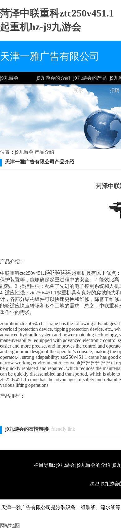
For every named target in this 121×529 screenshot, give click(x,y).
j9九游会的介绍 (53, 78)
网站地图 (10, 525)
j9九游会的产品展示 (90, 79)
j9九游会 (9, 78)
